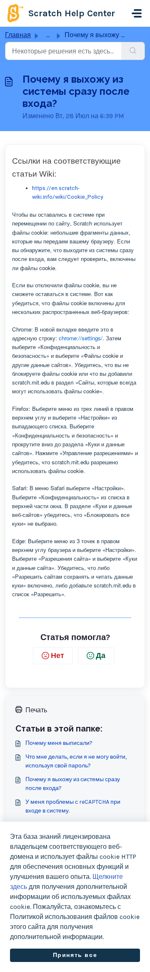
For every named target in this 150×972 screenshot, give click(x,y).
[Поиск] (133, 51)
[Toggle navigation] (136, 13)
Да (100, 655)
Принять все (75, 955)
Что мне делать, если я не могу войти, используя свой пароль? (76, 761)
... (48, 35)
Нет (57, 655)
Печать (36, 710)
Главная (18, 35)
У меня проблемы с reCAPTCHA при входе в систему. (72, 806)
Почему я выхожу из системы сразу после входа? (72, 784)
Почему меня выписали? (58, 743)
